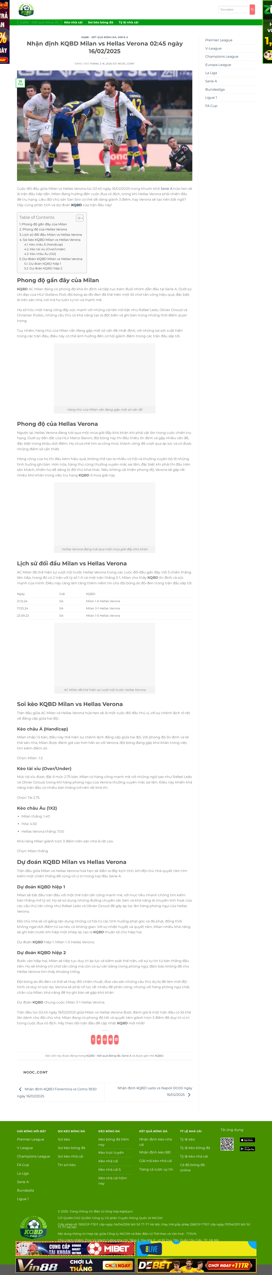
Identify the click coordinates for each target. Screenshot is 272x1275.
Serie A (123, 37)
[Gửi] (252, 9)
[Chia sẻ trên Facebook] (93, 1039)
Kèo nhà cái (73, 22)
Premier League (218, 40)
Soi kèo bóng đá (100, 22)
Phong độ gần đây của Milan (44, 224)
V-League (213, 48)
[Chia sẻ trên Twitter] (99, 1039)
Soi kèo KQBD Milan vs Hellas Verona (52, 240)
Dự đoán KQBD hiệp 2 (46, 268)
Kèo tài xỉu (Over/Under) (47, 249)
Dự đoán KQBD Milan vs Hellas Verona (52, 259)
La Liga (211, 73)
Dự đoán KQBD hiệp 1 (45, 263)
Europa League (218, 65)
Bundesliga (215, 89)
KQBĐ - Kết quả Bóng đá (98, 37)
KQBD (159, 1055)
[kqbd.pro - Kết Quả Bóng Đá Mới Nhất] (34, 9)
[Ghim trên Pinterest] (110, 1039)
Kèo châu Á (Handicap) (46, 244)
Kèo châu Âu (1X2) (43, 254)
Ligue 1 (211, 98)
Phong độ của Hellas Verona (45, 229)
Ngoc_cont (126, 63)
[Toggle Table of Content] (77, 218)
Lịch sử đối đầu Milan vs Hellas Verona (52, 235)
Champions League (221, 56)
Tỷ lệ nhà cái (128, 22)
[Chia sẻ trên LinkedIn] (116, 1039)
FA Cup (211, 106)
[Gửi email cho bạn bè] (105, 1039)
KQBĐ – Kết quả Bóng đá (39, 22)
